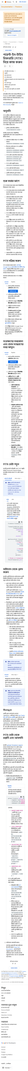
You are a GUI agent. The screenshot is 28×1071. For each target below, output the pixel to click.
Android (3, 1047)
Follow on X (4, 1012)
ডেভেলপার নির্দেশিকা (5, 990)
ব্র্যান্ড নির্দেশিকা (4, 1034)
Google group (4, 1029)
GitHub (3, 1000)
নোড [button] (13, 499)
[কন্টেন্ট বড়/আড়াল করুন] (15, 71)
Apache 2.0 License (13, 974)
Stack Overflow (5, 1027)
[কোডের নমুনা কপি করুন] (21, 522)
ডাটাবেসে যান (13, 291)
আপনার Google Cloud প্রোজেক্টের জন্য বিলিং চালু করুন (14, 267)
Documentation (7, 7)
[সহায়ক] (13, 47)
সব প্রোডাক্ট (3, 1057)
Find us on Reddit (5, 1010)
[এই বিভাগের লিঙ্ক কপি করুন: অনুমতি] (12, 111)
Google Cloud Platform (7, 1054)
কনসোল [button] (6, 282)
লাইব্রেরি (3, 998)
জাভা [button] (7, 499)
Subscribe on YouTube (6, 1015)
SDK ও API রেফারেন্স (5, 993)
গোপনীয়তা (8, 1063)
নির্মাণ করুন (7, 44)
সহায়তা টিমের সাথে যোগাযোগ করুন (9, 1024)
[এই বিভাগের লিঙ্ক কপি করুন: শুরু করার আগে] (20, 181)
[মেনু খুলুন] (2, 2)
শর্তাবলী (3, 1063)
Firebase (5, 42)
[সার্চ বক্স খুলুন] (13, 2)
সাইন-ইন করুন (22, 2)
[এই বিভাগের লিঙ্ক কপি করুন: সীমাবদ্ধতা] (13, 710)
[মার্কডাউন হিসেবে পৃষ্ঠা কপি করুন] (9, 66)
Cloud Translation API (15, 31)
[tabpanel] (14, 310)
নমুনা (2, 995)
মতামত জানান (8, 50)
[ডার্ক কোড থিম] (19, 522)
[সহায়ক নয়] (15, 47)
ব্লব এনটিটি (12, 717)
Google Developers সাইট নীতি (16, 976)
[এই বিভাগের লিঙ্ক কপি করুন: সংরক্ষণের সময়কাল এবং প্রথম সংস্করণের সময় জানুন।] (16, 347)
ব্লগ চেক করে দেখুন (5, 1007)
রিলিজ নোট (3, 1032)
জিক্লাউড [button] (13, 282)
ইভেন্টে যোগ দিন (4, 1017)
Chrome (3, 1049)
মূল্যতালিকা (8, 323)
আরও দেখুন (17, 478)
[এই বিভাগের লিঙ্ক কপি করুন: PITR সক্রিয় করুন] (22, 261)
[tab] (6, 282)
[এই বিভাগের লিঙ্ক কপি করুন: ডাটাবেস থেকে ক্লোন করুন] (10, 572)
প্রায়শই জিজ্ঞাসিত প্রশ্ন (5, 1037)
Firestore (18, 7)
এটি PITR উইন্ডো (13, 620)
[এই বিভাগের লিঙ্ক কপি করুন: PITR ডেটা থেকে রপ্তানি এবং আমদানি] (4, 741)
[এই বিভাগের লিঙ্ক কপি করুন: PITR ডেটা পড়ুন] (20, 464)
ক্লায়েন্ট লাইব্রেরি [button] (8, 478)
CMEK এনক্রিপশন (20, 608)
